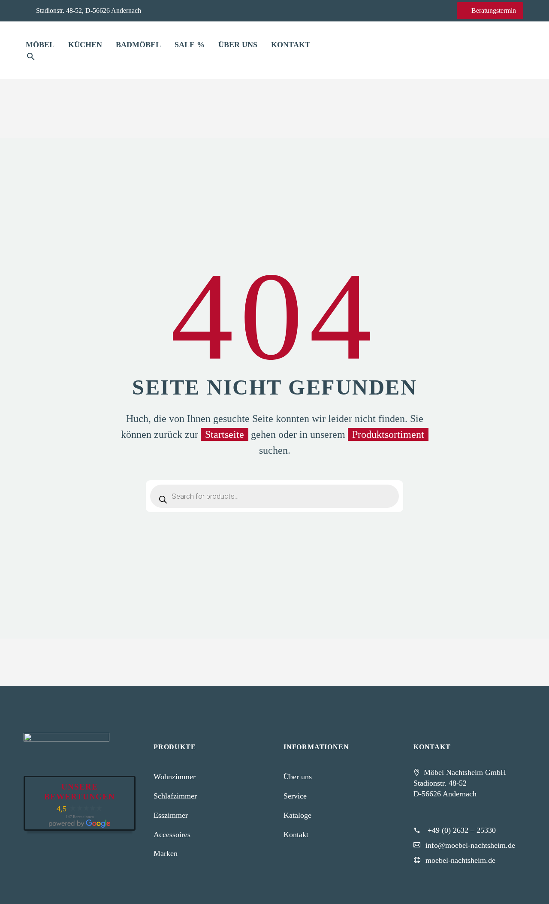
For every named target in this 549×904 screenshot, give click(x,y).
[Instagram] (189, 10)
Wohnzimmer (175, 776)
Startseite (224, 434)
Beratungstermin (490, 10)
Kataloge (297, 815)
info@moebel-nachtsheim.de (470, 845)
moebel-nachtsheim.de (460, 860)
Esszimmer (171, 815)
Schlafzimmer (175, 796)
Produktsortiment (388, 434)
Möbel (40, 44)
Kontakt (290, 44)
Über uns (237, 44)
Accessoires (172, 834)
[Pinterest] (202, 10)
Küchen (85, 44)
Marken (166, 853)
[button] (31, 56)
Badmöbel (138, 44)
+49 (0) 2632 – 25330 (462, 830)
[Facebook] (175, 10)
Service (295, 796)
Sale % (190, 44)
